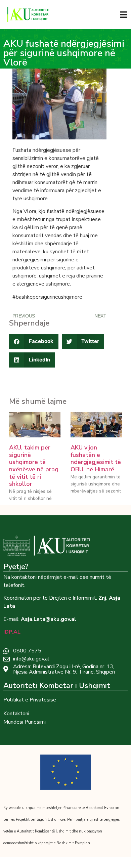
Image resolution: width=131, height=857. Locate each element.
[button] (33, 341)
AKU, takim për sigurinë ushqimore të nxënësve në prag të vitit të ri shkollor (33, 465)
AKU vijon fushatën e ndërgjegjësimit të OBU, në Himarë (96, 458)
